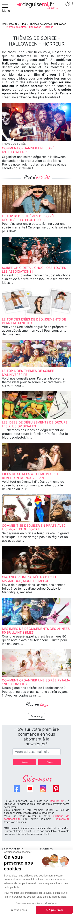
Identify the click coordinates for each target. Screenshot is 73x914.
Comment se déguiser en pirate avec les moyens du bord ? (34, 527)
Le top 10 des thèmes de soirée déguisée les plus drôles (28, 218)
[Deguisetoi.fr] (37, 7)
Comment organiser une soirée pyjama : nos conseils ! (36, 682)
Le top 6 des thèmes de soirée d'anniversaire (28, 372)
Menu (6, 11)
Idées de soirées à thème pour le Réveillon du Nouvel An (30, 476)
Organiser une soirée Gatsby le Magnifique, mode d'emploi (29, 579)
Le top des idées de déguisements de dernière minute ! (34, 321)
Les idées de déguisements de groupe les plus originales (34, 424)
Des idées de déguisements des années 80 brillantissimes (36, 630)
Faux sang (37, 716)
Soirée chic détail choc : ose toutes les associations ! (34, 269)
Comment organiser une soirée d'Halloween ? (29, 150)
